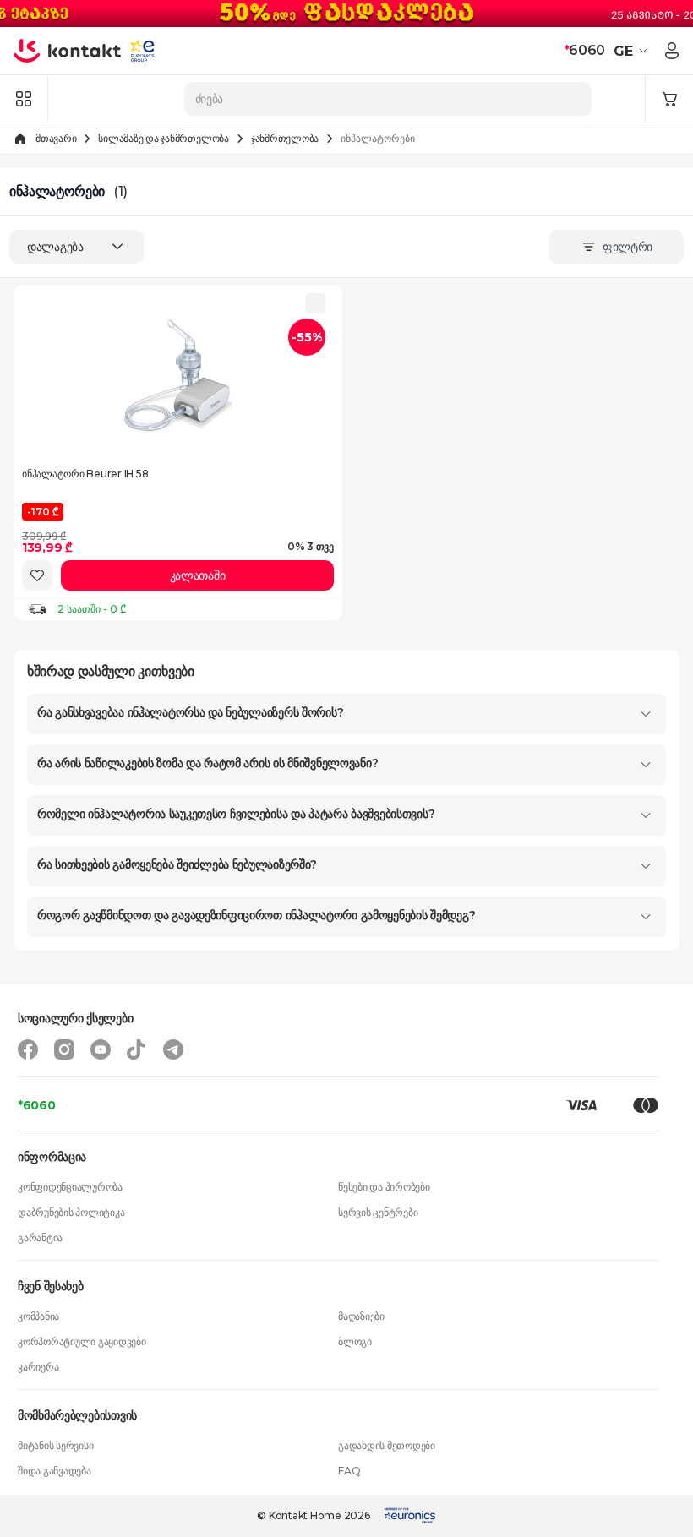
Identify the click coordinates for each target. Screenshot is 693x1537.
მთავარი (55, 138)
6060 (584, 50)
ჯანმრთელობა (285, 138)
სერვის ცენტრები (377, 1212)
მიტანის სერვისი (55, 1445)
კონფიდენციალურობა (70, 1186)
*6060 (37, 1105)
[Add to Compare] (315, 303)
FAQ (349, 1470)
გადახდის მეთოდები (386, 1445)
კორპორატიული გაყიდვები (82, 1341)
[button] (633, 50)
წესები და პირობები (384, 1186)
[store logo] (68, 51)
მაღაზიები (361, 1316)
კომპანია (38, 1316)
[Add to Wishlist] (37, 575)
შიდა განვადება (54, 1470)
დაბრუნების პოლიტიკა (71, 1212)
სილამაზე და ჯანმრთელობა (163, 138)
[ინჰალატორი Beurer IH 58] (178, 376)
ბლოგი (355, 1341)
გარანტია (40, 1237)
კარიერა (38, 1366)
